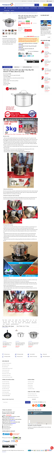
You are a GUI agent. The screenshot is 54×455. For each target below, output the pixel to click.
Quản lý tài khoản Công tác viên (33, 397)
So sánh (30, 1)
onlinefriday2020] (33, 322)
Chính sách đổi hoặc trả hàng (7, 377)
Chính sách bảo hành (5, 370)
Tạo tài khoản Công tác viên (32, 395)
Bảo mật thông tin (5, 366)
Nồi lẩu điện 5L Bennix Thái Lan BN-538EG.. (47, 45)
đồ (18, 321)
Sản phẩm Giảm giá (5, 388)
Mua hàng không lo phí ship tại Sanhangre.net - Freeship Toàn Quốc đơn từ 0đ (46, 28)
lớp (3, 321)
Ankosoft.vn (4, 451)
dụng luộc (24, 321)
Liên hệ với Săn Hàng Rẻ (6, 393)
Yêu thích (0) (37, 1)
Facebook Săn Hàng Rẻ (7, 427)
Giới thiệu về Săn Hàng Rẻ (6, 363)
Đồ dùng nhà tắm (7, 356)
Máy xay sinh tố (20, 356)
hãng (9, 322)
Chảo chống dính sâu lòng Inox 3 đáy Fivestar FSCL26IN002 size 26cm (7, 343)
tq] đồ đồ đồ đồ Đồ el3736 (14, 324)
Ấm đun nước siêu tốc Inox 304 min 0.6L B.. (48, 62)
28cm (35, 321)
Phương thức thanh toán (6, 375)
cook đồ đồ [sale (27, 322)
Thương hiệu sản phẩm (6, 390)
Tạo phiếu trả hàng (31, 388)
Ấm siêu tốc (45, 354)
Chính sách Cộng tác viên (32, 393)
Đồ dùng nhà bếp (20, 354)
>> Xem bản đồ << (34, 51)
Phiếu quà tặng (30, 383)
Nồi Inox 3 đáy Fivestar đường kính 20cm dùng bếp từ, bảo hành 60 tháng (33, 343)
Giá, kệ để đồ (32, 354)
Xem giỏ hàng (30, 385)
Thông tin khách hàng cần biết (7, 368)
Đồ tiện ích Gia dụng (33, 356)
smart (23, 322)
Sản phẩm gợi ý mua (23, 326)
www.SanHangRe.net (6, 428)
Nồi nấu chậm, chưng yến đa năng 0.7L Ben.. (48, 53)
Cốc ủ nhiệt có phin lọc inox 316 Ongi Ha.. (48, 70)
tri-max (12, 321)
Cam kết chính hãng (5, 381)
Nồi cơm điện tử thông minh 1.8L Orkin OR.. (47, 88)
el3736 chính (5, 322)
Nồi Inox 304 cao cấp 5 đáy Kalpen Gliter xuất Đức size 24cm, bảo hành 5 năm (20, 343)
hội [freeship (7, 324)
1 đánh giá (23, 21)
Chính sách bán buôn (5, 385)
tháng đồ (19, 322)
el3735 (16, 321)
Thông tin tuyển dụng (5, 383)
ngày (3, 324)
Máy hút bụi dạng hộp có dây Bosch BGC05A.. (48, 79)
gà (27, 321)
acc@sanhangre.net (6, 426)
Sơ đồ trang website (5, 392)
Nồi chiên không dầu (46, 356)
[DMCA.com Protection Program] (17, 437)
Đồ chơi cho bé (7, 354)
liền (6, 321)
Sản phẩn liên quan (8, 326)
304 (30, 321)
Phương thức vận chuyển (6, 373)
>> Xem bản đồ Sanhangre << (8, 424)
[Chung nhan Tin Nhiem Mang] (7, 437)
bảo (13, 322)
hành (16, 322)
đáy (32, 321)
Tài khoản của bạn (31, 381)
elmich (9, 321)
